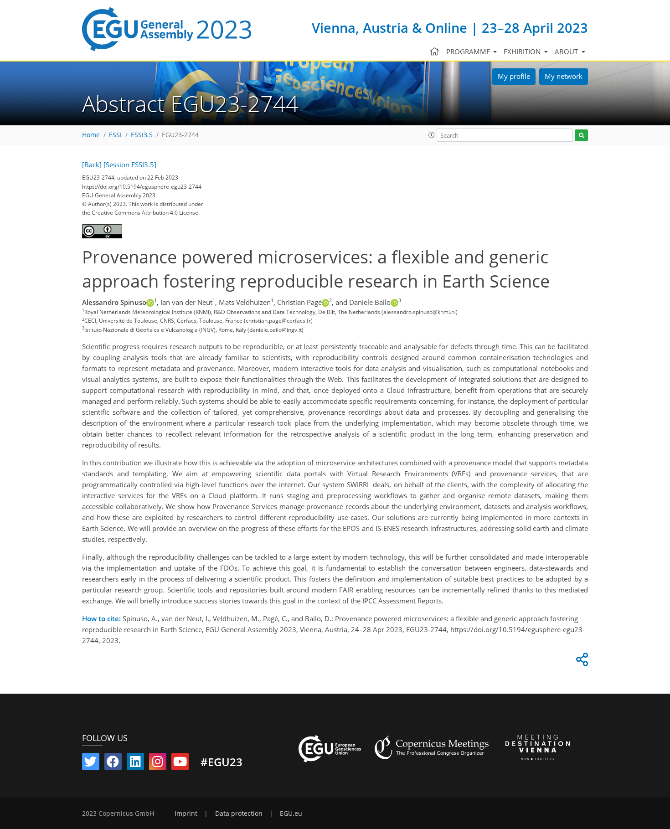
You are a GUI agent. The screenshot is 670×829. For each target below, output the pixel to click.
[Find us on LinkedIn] (135, 763)
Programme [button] (469, 51)
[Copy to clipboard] (580, 661)
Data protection (239, 813)
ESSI (115, 135)
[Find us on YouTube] (180, 763)
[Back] (92, 164)
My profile (514, 76)
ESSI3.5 (142, 135)
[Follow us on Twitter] (90, 763)
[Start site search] (581, 135)
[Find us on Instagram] (157, 763)
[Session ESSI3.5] (129, 164)
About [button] (567, 51)
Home (91, 135)
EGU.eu (291, 813)
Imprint (186, 813)
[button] (431, 135)
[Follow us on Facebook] (113, 763)
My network (563, 76)
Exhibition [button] (523, 51)
